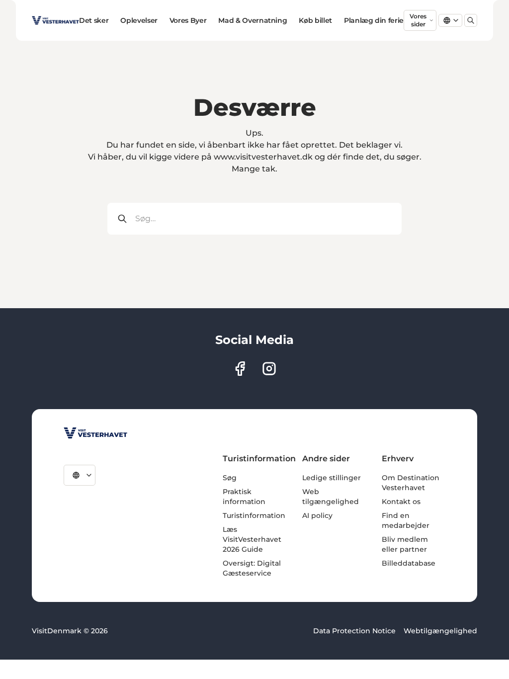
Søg (230, 477)
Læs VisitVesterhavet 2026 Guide (252, 539)
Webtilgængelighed (440, 630)
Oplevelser (139, 20)
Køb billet (315, 20)
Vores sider (418, 20)
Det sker (93, 20)
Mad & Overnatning (252, 20)
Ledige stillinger (331, 477)
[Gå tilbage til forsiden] (55, 20)
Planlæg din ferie (374, 20)
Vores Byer (188, 20)
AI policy (317, 515)
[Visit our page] (240, 368)
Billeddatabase (408, 563)
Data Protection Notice (354, 630)
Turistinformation (254, 515)
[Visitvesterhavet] (95, 433)
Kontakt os (401, 501)
